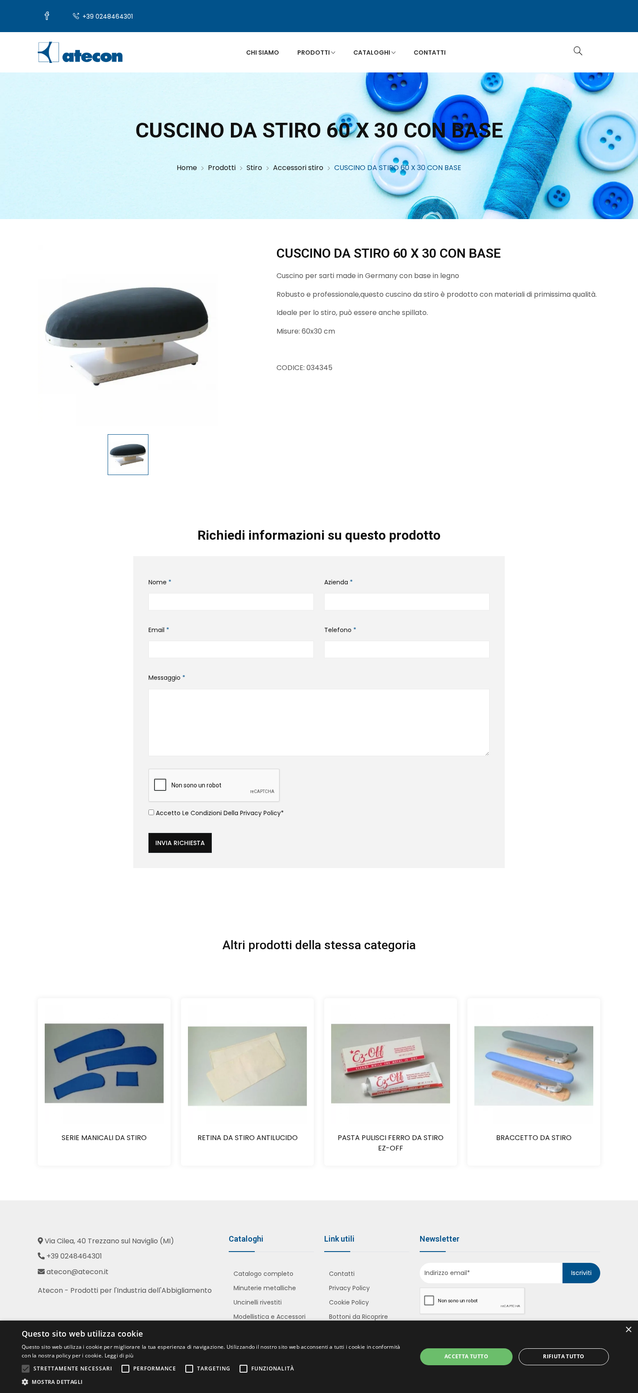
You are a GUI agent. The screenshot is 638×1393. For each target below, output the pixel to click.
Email (158, 630)
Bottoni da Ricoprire (358, 1316)
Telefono (340, 630)
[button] (213, 1381)
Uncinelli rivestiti (257, 1302)
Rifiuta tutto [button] (563, 1356)
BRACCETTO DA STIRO (534, 1138)
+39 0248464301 (107, 16)
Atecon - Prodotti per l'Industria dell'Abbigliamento (125, 1290)
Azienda (338, 582)
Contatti (430, 52)
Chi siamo (262, 52)
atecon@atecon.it (77, 1272)
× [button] (628, 1330)
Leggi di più (119, 1355)
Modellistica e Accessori (269, 1316)
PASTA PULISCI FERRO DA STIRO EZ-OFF (391, 1143)
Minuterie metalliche (264, 1288)
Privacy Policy (260, 813)
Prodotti (314, 52)
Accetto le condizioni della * (219, 813)
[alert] (319, 1357)
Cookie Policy (349, 1302)
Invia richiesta (180, 843)
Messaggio (166, 677)
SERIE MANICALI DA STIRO (104, 1138)
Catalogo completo (263, 1273)
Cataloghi (372, 52)
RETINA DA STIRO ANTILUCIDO (247, 1138)
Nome (159, 582)
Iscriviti (581, 1272)
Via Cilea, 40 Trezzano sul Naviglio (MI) (109, 1241)
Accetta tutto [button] (466, 1356)
